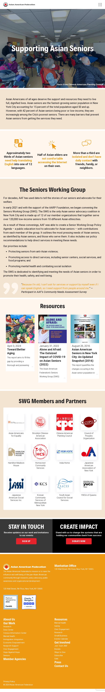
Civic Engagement (10, 649)
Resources (60, 619)
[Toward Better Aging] (20, 329)
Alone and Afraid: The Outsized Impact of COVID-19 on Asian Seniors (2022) (52, 357)
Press (57, 662)
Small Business (60, 636)
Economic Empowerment (14, 642)
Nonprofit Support (10, 646)
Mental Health (9, 636)
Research (7, 626)
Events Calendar (61, 639)
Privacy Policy (9, 681)
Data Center (8, 630)
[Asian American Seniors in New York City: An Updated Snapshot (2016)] (85, 329)
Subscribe (58, 655)
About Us (9, 619)
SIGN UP (26, 541)
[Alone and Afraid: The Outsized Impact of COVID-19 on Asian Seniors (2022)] (52, 329)
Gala (56, 658)
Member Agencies (14, 659)
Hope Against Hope (11, 652)
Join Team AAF (60, 646)
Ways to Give (59, 652)
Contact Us (61, 666)
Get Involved (62, 642)
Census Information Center (14, 633)
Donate (57, 649)
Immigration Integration (13, 639)
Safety (57, 626)
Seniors (6, 655)
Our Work (9, 623)
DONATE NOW (78, 541)
